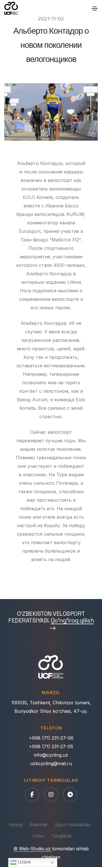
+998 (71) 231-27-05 (51, 746)
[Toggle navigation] (95, 8)
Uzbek (24, 862)
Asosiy (15, 824)
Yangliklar (61, 836)
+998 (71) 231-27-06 (51, 738)
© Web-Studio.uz (32, 848)
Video (38, 836)
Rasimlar (38, 824)
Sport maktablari (73, 824)
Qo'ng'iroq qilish (72, 620)
